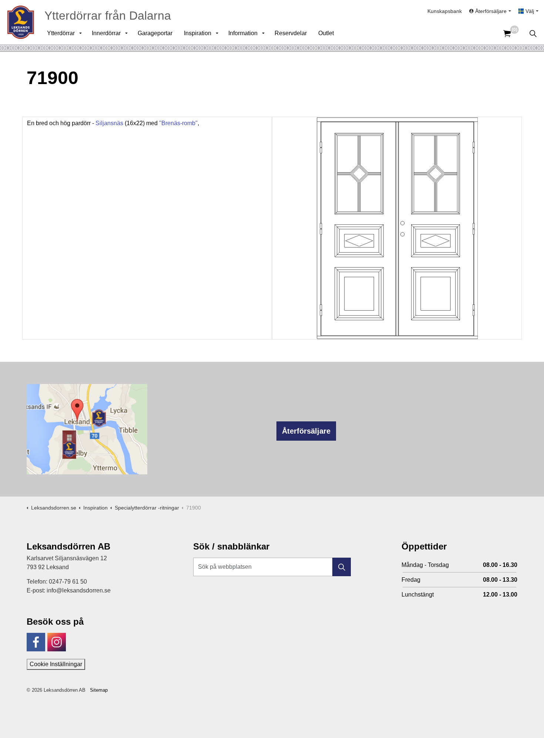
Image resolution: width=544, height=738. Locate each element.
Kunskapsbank (444, 11)
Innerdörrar (106, 33)
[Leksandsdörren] (20, 22)
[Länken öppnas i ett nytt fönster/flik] (36, 642)
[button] (341, 567)
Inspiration (197, 33)
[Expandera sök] (533, 33)
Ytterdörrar (61, 33)
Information (243, 33)
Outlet (326, 33)
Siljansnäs (109, 123)
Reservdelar (291, 33)
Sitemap (99, 690)
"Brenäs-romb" (178, 123)
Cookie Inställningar (56, 664)
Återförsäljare (306, 431)
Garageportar (155, 33)
